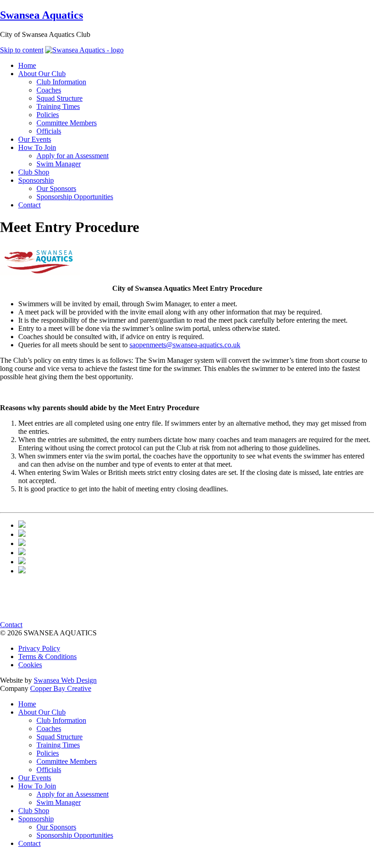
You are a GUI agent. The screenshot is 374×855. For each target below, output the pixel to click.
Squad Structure (59, 737)
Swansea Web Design (65, 680)
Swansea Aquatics (41, 15)
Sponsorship (36, 819)
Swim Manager (58, 802)
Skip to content (21, 50)
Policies (47, 753)
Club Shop (33, 810)
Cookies (30, 665)
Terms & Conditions (47, 656)
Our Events (34, 778)
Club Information (61, 720)
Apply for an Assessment (72, 794)
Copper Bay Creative (60, 688)
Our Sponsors (56, 827)
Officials (48, 769)
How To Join (37, 786)
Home (27, 704)
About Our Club (42, 712)
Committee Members (66, 761)
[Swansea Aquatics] (84, 50)
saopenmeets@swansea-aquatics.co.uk (185, 345)
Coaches (48, 728)
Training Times (58, 745)
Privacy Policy (39, 648)
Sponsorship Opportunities (74, 835)
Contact (11, 624)
